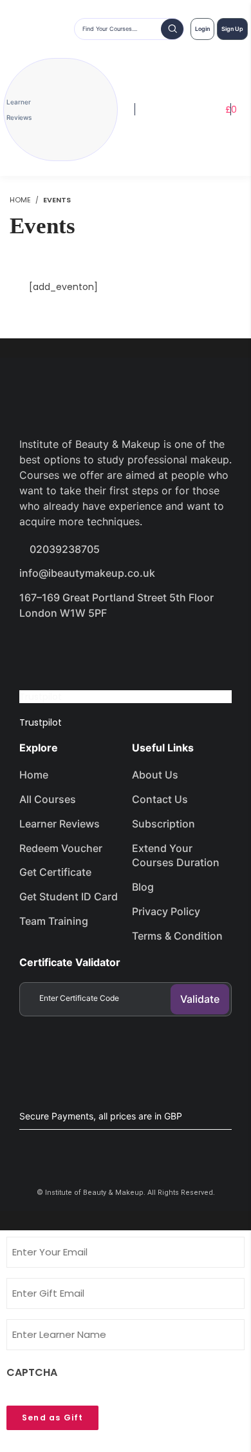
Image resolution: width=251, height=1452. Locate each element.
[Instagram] (127, 650)
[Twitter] (81, 650)
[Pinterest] (172, 650)
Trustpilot (40, 696)
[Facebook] (35, 650)
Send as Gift (52, 1417)
